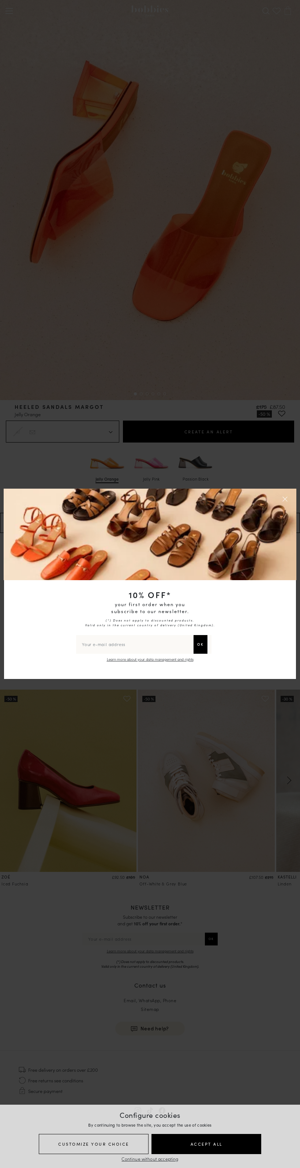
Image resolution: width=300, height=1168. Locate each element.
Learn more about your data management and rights (150, 659)
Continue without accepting (149, 1159)
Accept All (206, 1144)
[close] (286, 499)
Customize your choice (93, 1144)
